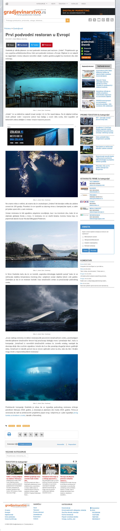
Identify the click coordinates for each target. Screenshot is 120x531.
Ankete (35, 519)
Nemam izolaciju (89, 246)
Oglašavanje (9, 514)
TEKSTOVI (63, 4)
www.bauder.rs (94, 192)
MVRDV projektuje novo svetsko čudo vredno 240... (32, 479)
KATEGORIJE (42, 4)
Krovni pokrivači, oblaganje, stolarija (74, 510)
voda (18, 426)
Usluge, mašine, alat (68, 519)
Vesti (35, 508)
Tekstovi (36, 510)
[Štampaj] (9, 434)
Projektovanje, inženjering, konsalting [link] (17, 456)
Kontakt (7, 512)
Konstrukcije (66, 508)
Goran (82, 264)
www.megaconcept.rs (97, 212)
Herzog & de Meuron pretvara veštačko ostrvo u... (67, 479)
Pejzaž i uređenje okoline (70, 517)
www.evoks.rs (94, 205)
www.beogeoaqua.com (97, 219)
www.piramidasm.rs (96, 198)
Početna (7, 28)
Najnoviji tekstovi (88, 66)
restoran (11, 426)
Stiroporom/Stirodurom (91, 240)
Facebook (23, 45)
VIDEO (83, 4)
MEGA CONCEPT (95, 208)
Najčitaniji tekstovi (104, 66)
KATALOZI (74, 4)
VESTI (53, 4)
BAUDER (93, 188)
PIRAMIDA (93, 195)
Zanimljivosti (18, 28)
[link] (30, 12)
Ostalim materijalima (91, 243)
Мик (81, 283)
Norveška (26, 426)
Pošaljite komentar (25, 444)
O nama (7, 510)
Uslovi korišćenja (11, 519)
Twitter (35, 45)
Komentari (86, 260)
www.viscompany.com (97, 185)
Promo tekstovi (38, 512)
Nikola (82, 269)
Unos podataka (10, 517)
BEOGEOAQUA (95, 215)
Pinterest (47, 45)
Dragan (82, 273)
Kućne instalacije (67, 514)
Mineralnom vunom (90, 237)
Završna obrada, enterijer (70, 512)
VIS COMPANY (94, 182)
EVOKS (92, 202)
